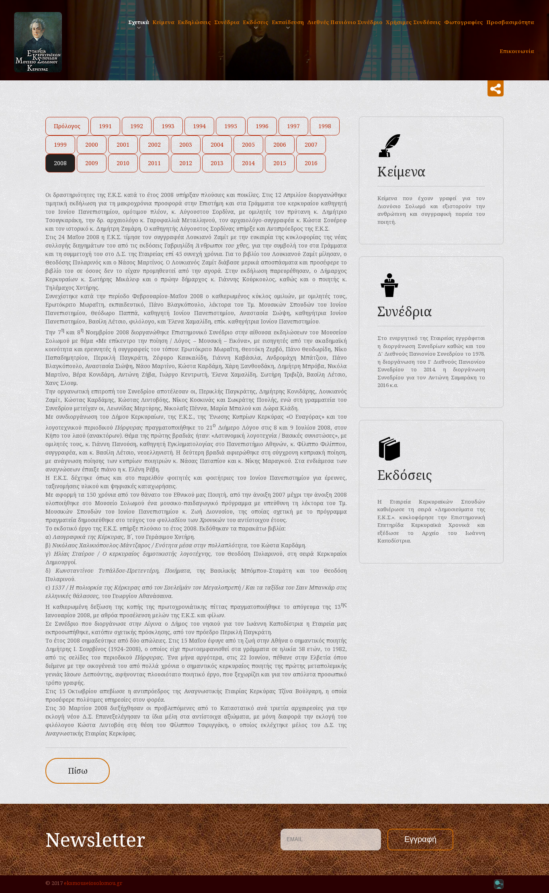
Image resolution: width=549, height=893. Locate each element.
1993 (168, 126)
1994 (199, 126)
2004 (217, 144)
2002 (154, 144)
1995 (230, 126)
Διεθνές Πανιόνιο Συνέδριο (345, 22)
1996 (262, 126)
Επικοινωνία (517, 51)
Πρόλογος (67, 126)
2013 (217, 163)
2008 (60, 163)
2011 (154, 163)
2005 (248, 144)
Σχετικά (138, 22)
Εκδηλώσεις (194, 22)
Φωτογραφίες (463, 22)
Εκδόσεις (255, 22)
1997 (293, 126)
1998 (324, 126)
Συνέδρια (227, 22)
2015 (279, 163)
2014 (248, 163)
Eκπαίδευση (288, 22)
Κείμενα (163, 22)
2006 (279, 144)
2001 (123, 144)
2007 (311, 144)
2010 (123, 163)
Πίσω (78, 770)
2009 (91, 163)
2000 (91, 144)
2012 (185, 163)
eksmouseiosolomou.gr (93, 883)
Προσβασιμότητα (510, 22)
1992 (136, 126)
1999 (60, 144)
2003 (185, 144)
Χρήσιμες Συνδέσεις (413, 22)
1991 (105, 126)
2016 (311, 163)
